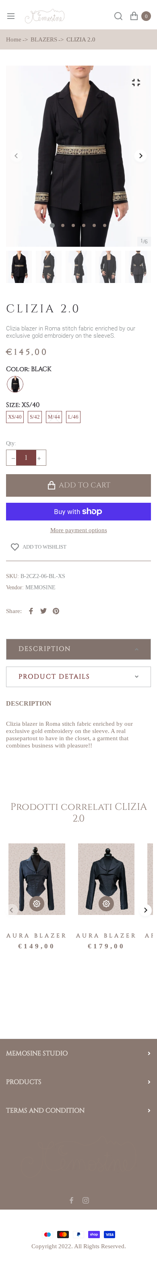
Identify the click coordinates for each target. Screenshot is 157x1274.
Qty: (11, 443)
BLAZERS (44, 39)
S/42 (35, 417)
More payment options (78, 530)
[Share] (31, 611)
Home (13, 39)
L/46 (73, 417)
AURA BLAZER (36, 935)
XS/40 (15, 417)
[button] (62, 225)
